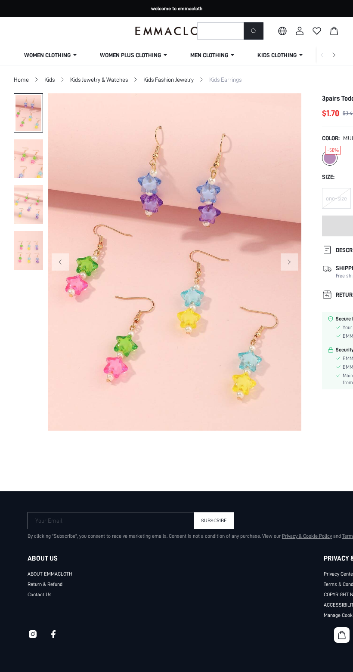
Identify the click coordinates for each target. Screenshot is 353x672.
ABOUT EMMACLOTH (50, 574)
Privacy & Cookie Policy (307, 536)
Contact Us (40, 595)
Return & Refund (45, 584)
